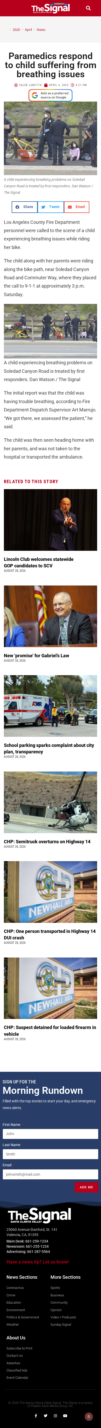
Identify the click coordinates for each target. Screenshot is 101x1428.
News (41, 29)
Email (7, 1165)
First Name (12, 1125)
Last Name (12, 1145)
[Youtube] (65, 1416)
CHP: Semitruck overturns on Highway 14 (47, 841)
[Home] (6, 29)
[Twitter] (45, 1416)
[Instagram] (55, 1416)
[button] (12, 8)
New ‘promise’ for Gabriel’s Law (37, 655)
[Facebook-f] (36, 1416)
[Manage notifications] (89, 1416)
